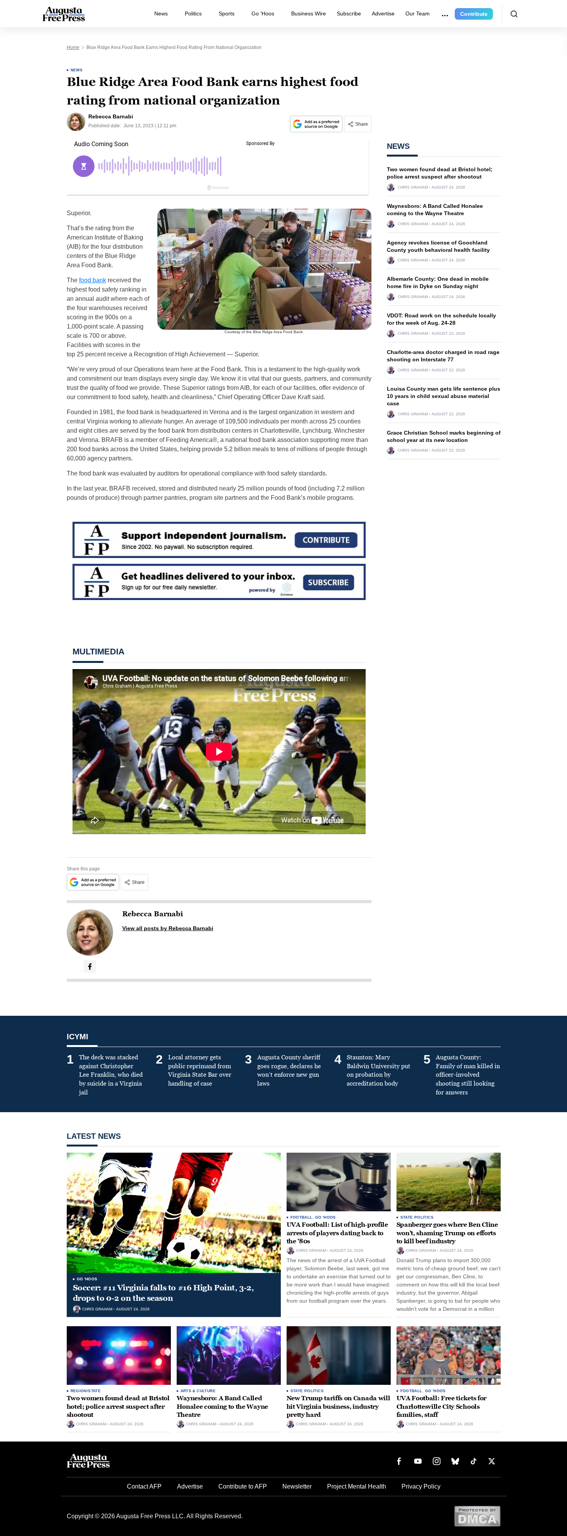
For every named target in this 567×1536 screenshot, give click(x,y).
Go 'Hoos (87, 1279)
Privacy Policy (421, 1486)
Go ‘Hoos (262, 13)
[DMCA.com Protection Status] (477, 1515)
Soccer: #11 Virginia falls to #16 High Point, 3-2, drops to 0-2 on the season (163, 1293)
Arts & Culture (198, 1391)
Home (73, 47)
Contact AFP (144, 1486)
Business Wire (308, 13)
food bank (92, 280)
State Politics (417, 1217)
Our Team (417, 13)
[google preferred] (317, 124)
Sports (227, 13)
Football (301, 1217)
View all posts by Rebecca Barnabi (167, 928)
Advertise (383, 13)
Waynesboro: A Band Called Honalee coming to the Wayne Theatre (222, 1406)
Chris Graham (413, 187)
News (161, 13)
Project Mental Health (356, 1486)
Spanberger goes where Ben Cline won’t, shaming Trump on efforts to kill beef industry (447, 1233)
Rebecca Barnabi (152, 914)
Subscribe (349, 13)
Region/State (86, 1391)
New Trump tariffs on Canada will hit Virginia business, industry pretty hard (338, 1406)
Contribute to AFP (242, 1486)
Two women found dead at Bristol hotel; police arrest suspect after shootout (118, 1406)
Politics (193, 13)
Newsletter (297, 1486)
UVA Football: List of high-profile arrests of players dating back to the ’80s (337, 1233)
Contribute (474, 14)
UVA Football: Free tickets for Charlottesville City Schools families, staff (441, 1406)
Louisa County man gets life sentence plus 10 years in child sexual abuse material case (443, 396)
